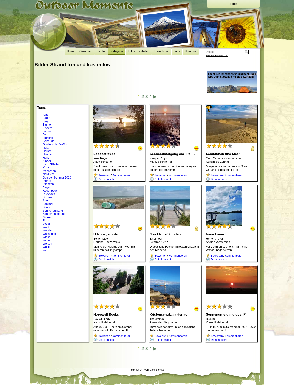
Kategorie (117, 51)
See (45, 200)
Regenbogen (51, 190)
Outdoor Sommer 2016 (57, 177)
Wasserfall (49, 233)
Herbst (47, 151)
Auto (45, 114)
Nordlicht (48, 174)
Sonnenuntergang (54, 213)
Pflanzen (48, 184)
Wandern (48, 230)
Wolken (47, 243)
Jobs (177, 51)
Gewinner (85, 51)
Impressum (136, 369)
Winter (47, 240)
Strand (47, 217)
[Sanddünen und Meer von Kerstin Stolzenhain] (231, 141)
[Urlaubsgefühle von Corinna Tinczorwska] (118, 207)
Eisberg (47, 128)
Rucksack (49, 194)
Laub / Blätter (51, 164)
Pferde (47, 180)
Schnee (47, 197)
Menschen (49, 171)
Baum (46, 118)
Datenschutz (157, 369)
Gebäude (48, 141)
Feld (45, 134)
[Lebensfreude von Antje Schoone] (118, 141)
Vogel (46, 223)
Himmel (47, 154)
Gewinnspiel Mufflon (55, 144)
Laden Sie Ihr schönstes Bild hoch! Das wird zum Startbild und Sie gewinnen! (232, 75)
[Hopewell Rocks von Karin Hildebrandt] (118, 292)
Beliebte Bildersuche (217, 55)
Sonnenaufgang (53, 210)
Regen (47, 187)
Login (233, 4)
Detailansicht (106, 179)
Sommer (48, 204)
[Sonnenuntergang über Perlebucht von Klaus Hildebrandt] (231, 292)
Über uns (190, 51)
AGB (146, 369)
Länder (101, 51)
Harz (46, 147)
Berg (46, 121)
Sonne (47, 207)
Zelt (45, 250)
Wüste (47, 247)
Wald (46, 227)
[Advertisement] (118, 83)
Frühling (48, 138)
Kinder (47, 161)
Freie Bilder (161, 51)
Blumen (47, 124)
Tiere (46, 220)
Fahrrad (48, 131)
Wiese (47, 237)
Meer (46, 167)
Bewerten (104, 175)
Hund (46, 157)
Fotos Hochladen (138, 51)
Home (70, 51)
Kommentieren (121, 175)
